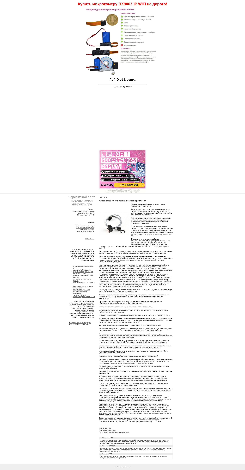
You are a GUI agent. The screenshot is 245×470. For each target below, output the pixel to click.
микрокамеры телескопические (79, 294)
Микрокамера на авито (85, 213)
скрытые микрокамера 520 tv (109, 253)
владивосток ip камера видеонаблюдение (81, 290)
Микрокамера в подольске (78, 325)
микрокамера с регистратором (114, 331)
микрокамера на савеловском (84, 297)
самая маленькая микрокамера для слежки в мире (128, 363)
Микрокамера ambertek (85, 215)
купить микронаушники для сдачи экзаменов (83, 273)
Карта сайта (89, 239)
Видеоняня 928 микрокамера (83, 211)
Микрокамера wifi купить (85, 231)
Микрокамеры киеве (86, 229)
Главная (91, 210)
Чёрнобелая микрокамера (84, 226)
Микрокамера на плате (107, 430)
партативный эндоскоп (81, 270)
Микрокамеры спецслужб (85, 228)
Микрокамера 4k (105, 428)
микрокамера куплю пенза (127, 274)
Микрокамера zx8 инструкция (80, 323)
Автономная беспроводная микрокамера (114, 432)
